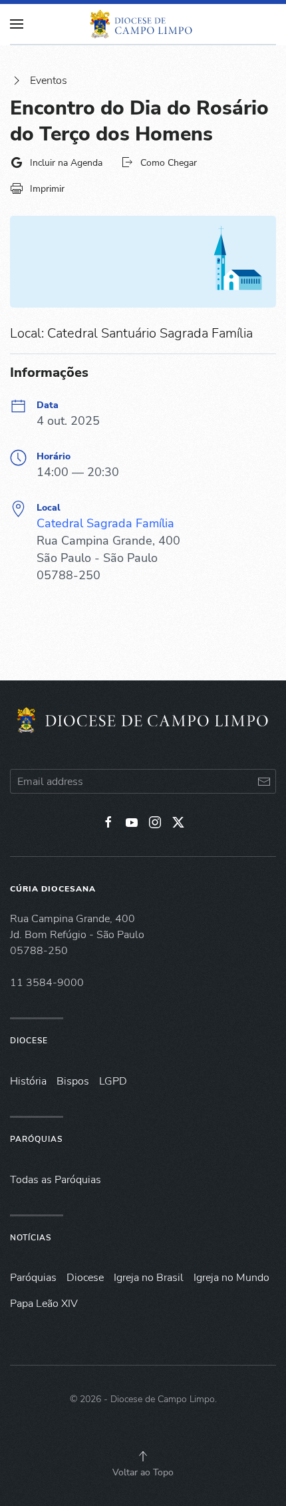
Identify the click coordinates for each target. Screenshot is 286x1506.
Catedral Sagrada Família (105, 523)
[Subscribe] (263, 781)
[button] (143, 1456)
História (28, 1081)
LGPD (113, 1081)
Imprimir (47, 188)
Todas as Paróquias (55, 1179)
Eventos (48, 80)
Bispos (73, 1081)
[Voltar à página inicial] (143, 24)
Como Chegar (168, 162)
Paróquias (36, 1139)
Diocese (29, 1040)
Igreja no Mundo (231, 1277)
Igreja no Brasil (149, 1277)
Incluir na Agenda (66, 162)
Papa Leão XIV (44, 1303)
